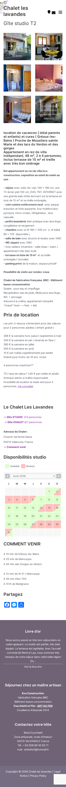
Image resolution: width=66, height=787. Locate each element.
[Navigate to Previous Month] (7, 476)
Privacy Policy (38, 775)
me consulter (25, 386)
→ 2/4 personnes (23, 417)
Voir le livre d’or (33, 666)
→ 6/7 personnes (23, 422)
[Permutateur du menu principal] (60, 12)
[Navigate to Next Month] (58, 476)
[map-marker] (49, 12)
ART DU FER (45, 706)
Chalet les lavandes (15, 11)
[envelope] (54, 13)
